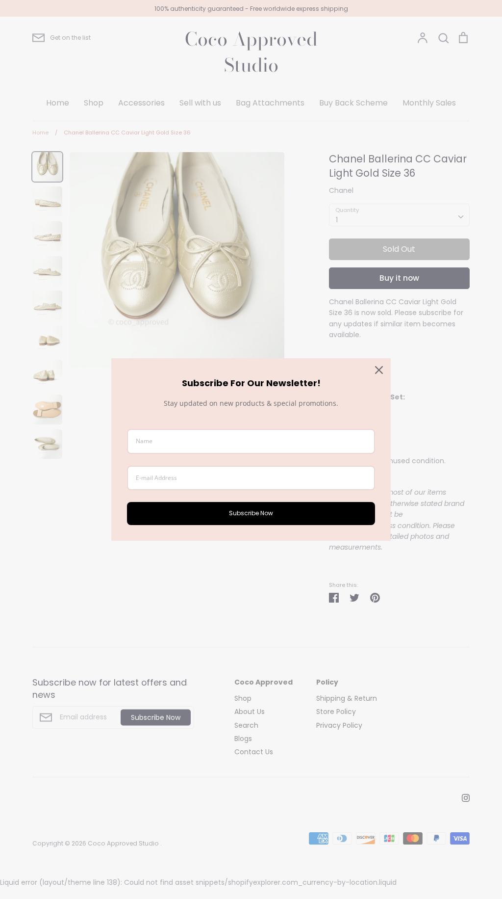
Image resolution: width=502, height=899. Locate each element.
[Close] (379, 370)
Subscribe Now (251, 513)
